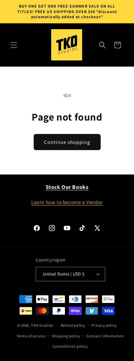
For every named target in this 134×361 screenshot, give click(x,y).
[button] (13, 45)
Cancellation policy (70, 346)
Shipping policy (66, 336)
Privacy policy (104, 325)
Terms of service (30, 336)
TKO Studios (42, 325)
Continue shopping (67, 142)
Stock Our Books (67, 187)
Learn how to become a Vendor (67, 202)
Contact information (105, 336)
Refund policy (73, 325)
